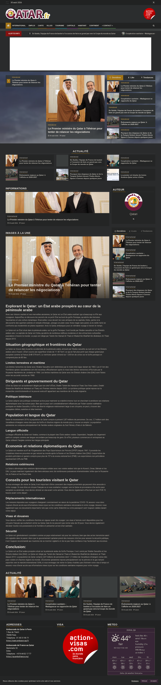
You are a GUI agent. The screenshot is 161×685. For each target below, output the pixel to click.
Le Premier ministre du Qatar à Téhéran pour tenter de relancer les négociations (26, 82)
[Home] (8, 25)
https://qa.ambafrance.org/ (17, 656)
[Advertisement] (80, 53)
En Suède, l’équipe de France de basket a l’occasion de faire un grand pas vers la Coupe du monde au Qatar (48, 33)
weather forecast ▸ (131, 673)
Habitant (82, 25)
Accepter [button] (154, 681)
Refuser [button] (144, 681)
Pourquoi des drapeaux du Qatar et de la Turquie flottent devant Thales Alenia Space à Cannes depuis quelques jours (137, 135)
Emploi (32, 25)
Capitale (71, 25)
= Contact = (107, 25)
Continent (94, 25)
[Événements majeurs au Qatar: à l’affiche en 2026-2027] (113, 122)
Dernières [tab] (116, 78)
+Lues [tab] (133, 231)
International (19, 25)
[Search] (153, 25)
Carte (41, 25)
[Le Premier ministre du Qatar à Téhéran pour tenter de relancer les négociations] (75, 98)
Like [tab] (132, 78)
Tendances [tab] (148, 78)
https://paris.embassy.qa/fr (17, 641)
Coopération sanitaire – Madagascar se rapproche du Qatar (123, 33)
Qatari (63, 136)
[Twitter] (133, 219)
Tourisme (59, 25)
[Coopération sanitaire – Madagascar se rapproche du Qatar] (113, 98)
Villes (49, 25)
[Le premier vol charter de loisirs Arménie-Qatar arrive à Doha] (113, 175)
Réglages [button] (135, 681)
